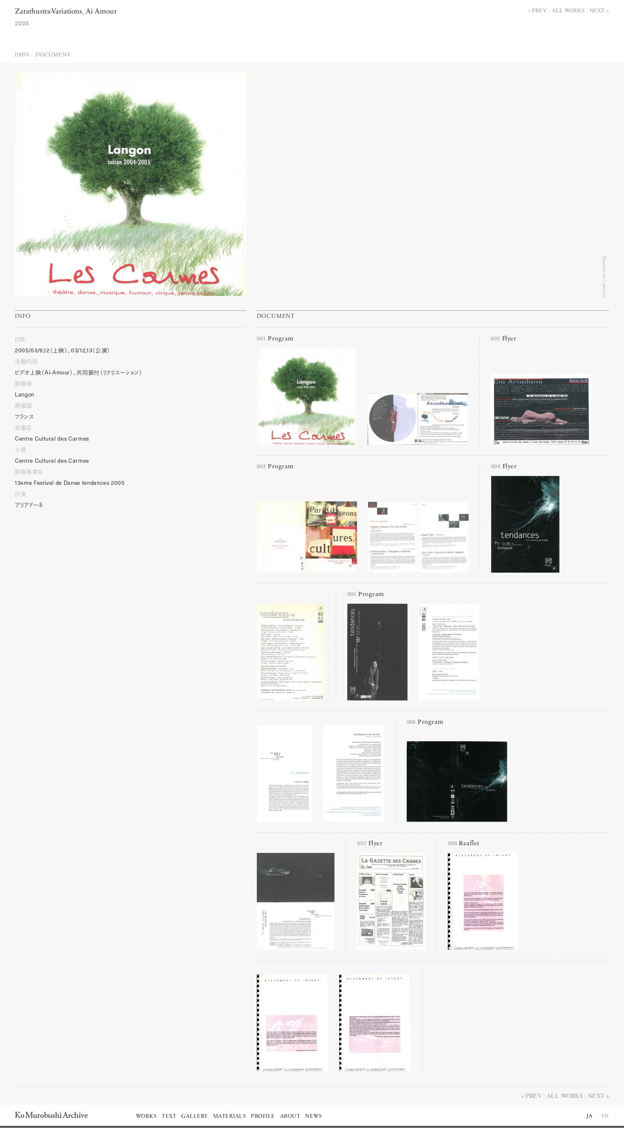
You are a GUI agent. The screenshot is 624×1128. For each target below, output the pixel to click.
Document (52, 55)
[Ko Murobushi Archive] (51, 1114)
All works (568, 10)
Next (597, 10)
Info (22, 55)
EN (605, 1116)
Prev (539, 10)
